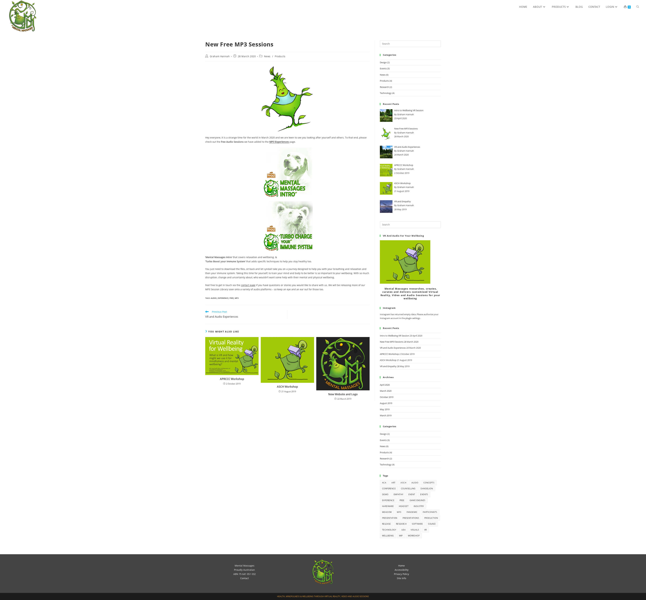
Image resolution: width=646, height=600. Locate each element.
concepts (428, 482)
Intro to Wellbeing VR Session (394, 335)
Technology (385, 93)
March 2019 (385, 415)
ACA (384, 482)
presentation (389, 518)
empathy (398, 494)
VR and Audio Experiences (393, 347)
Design (383, 62)
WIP (401, 535)
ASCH (403, 482)
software (417, 523)
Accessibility (401, 569)
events (424, 494)
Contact (244, 578)
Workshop (414, 535)
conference (389, 488)
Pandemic (412, 512)
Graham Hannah (220, 56)
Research (384, 87)
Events (383, 68)
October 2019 (386, 397)
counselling (408, 488)
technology (389, 529)
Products (280, 56)
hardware (388, 506)
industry (419, 506)
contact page (248, 285)
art (393, 482)
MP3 (237, 298)
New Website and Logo (343, 394)
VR (425, 529)
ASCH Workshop (287, 387)
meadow (387, 512)
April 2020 (385, 384)
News (267, 56)
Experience (223, 298)
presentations (411, 518)
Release (386, 523)
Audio (214, 298)
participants (430, 512)
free (231, 298)
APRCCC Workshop (232, 379)
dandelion (427, 488)
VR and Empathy (388, 366)
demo (385, 494)
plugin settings (413, 318)
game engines (417, 500)
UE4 (403, 529)
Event (411, 494)
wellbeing (388, 535)
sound (432, 523)
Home (401, 565)
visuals (415, 529)
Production (431, 518)
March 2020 (385, 390)
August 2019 (386, 403)
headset (403, 506)
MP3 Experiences (279, 141)
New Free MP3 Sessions (391, 341)
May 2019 (384, 409)
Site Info (401, 578)
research (401, 523)
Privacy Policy (401, 574)
